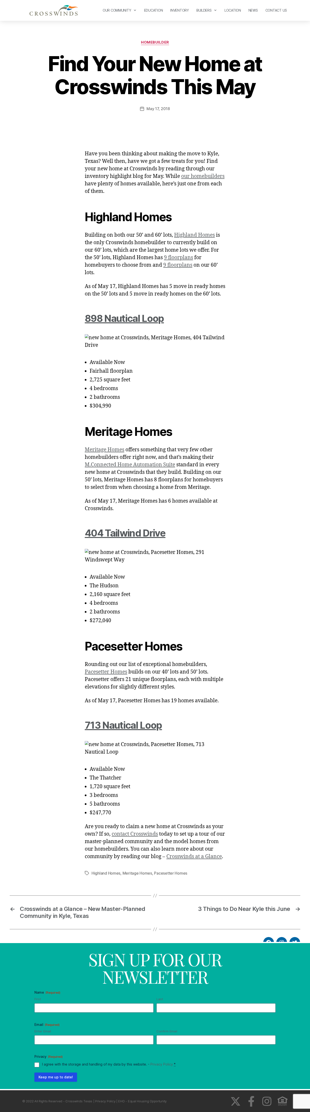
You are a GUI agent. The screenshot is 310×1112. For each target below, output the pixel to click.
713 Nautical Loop (123, 725)
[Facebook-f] (251, 1101)
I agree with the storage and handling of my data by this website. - (109, 1064)
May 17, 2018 (158, 108)
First (37, 999)
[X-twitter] (235, 1101)
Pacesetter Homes (106, 672)
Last (159, 999)
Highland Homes (194, 235)
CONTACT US (276, 10)
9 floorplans (178, 257)
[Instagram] (267, 1101)
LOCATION (233, 10)
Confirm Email (166, 1031)
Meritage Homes (104, 449)
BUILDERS (204, 10)
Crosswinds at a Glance (194, 856)
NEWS (253, 10)
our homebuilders (203, 176)
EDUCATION (153, 10)
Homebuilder (155, 42)
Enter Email (42, 1031)
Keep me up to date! (56, 1077)
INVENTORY (179, 10)
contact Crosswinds (135, 834)
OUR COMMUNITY (117, 10)
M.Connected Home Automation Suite (130, 464)
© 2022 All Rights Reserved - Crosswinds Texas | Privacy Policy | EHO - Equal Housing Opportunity (94, 1101)
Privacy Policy (161, 1064)
